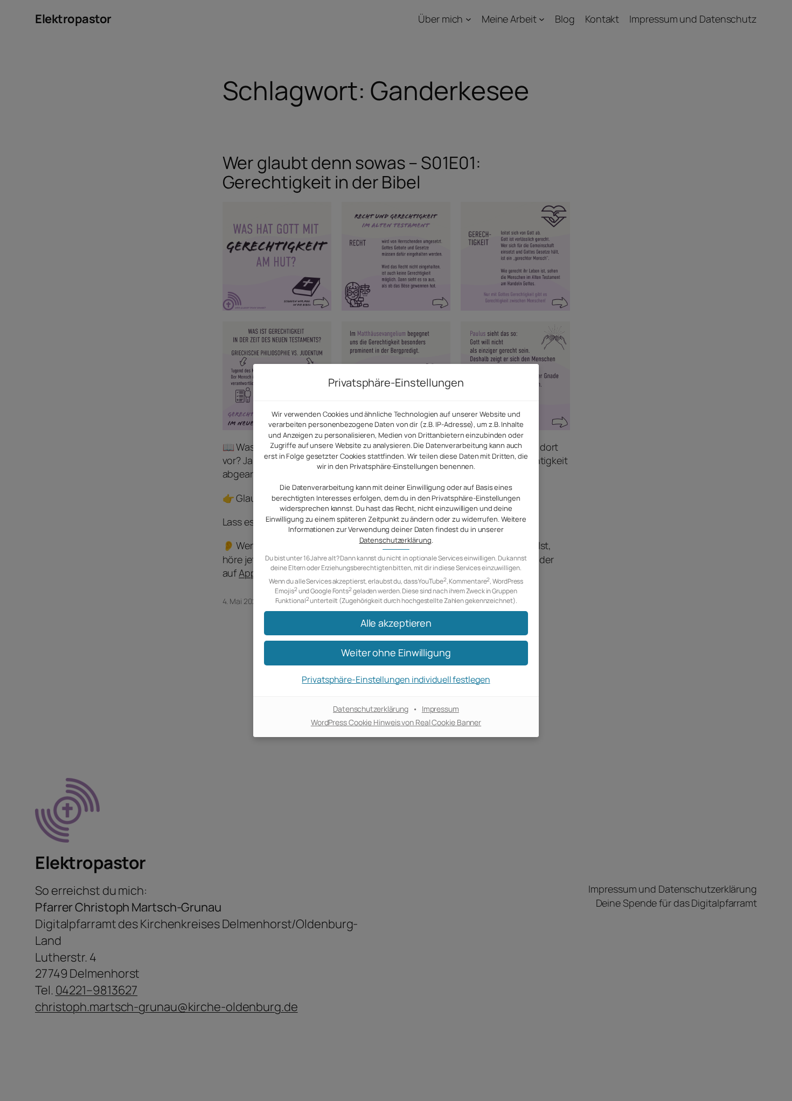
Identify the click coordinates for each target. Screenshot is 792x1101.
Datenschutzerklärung (395, 540)
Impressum (440, 709)
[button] (396, 623)
